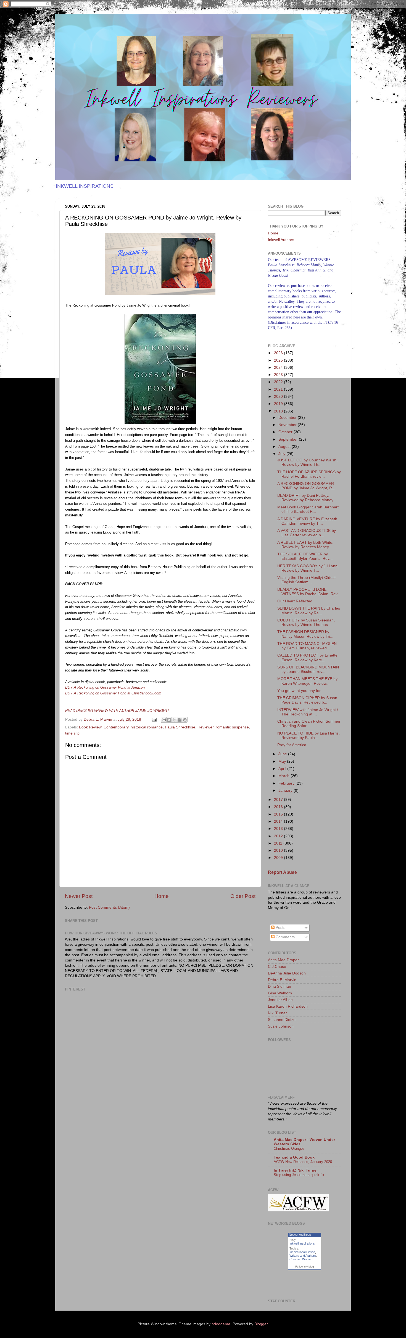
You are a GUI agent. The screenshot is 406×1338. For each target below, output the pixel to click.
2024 (279, 367)
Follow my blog (304, 1266)
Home (161, 896)
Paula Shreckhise (180, 727)
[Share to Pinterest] (185, 720)
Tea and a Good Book (294, 1157)
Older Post (242, 896)
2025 (279, 360)
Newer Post (79, 896)
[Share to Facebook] (179, 720)
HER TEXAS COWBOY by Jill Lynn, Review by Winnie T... (308, 568)
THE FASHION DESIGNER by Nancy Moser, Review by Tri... (305, 634)
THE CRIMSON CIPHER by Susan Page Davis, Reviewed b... (307, 700)
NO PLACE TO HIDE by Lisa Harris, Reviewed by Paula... (308, 735)
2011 (278, 843)
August (285, 447)
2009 (279, 858)
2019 (279, 404)
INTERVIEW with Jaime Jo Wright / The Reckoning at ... (307, 712)
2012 (279, 836)
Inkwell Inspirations (302, 1243)
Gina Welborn (280, 993)
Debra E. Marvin (282, 980)
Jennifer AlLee (280, 1000)
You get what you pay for (299, 691)
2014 (279, 821)
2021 (279, 389)
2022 (279, 382)
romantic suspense (232, 727)
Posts (280, 928)
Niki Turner (277, 1013)
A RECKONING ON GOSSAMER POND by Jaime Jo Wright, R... (306, 486)
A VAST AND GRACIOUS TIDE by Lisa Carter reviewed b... (306, 533)
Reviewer (205, 727)
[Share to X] (174, 720)
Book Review (90, 727)
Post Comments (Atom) (109, 907)
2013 (279, 829)
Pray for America (291, 745)
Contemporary (116, 727)
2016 (279, 807)
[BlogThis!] (169, 720)
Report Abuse (282, 872)
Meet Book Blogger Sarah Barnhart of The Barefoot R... (308, 509)
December (288, 417)
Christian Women (300, 1259)
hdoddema (221, 1324)
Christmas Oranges (289, 1148)
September (288, 439)
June (283, 754)
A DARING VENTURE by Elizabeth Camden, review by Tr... (307, 521)
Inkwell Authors (281, 240)
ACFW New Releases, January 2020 (303, 1162)
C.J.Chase (277, 967)
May (282, 761)
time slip (72, 733)
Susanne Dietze (282, 1020)
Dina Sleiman (279, 986)
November (288, 425)
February (287, 783)
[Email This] (164, 720)
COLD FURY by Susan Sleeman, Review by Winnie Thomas (306, 622)
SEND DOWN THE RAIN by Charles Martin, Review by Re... (308, 610)
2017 (279, 800)
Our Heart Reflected (294, 601)
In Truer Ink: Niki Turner (296, 1170)
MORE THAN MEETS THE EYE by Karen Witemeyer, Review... (307, 681)
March (284, 776)
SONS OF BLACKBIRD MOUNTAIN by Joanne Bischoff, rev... (308, 669)
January (286, 790)
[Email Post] (154, 719)
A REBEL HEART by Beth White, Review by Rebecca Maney (305, 544)
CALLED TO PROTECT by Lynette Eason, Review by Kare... (307, 657)
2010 (279, 850)
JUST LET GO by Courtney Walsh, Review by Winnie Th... (307, 462)
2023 (279, 375)
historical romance (147, 727)
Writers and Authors (302, 1255)
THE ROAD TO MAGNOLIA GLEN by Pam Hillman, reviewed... (307, 646)
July (282, 454)
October (286, 432)
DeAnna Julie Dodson (287, 973)
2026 (279, 353)
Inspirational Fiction (302, 1252)
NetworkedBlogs (300, 1234)
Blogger (261, 1324)
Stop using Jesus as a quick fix (299, 1175)
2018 (279, 411)
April (282, 769)
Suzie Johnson (281, 1026)
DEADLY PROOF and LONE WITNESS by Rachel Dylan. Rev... (309, 591)
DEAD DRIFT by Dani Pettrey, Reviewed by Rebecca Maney (305, 497)
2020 (279, 396)
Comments (285, 937)
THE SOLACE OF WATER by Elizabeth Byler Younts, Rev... (305, 556)
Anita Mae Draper (283, 960)
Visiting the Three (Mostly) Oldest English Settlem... (306, 580)
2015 (279, 814)
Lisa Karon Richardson (288, 1006)
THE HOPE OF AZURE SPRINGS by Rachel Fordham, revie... (309, 474)
